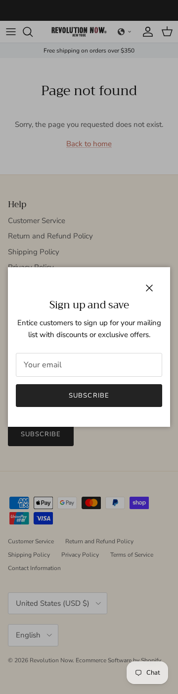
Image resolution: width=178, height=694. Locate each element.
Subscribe (89, 395)
